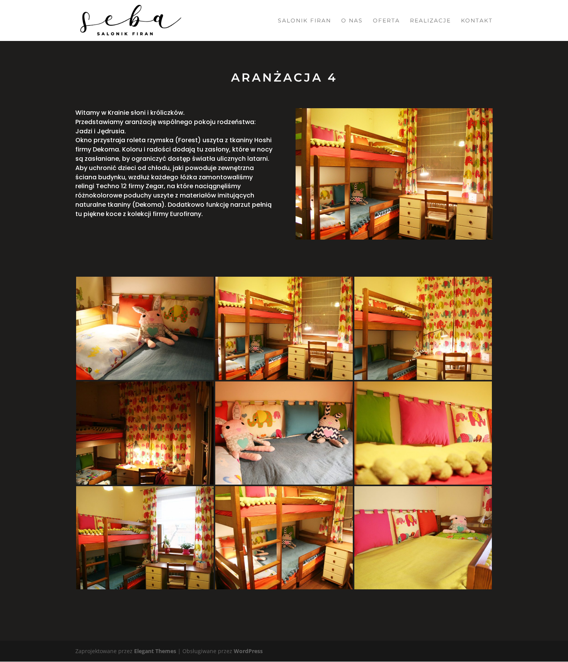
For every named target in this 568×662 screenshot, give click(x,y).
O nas (352, 21)
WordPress (248, 651)
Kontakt (477, 21)
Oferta (386, 21)
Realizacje (430, 21)
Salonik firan (304, 21)
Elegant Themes (155, 651)
